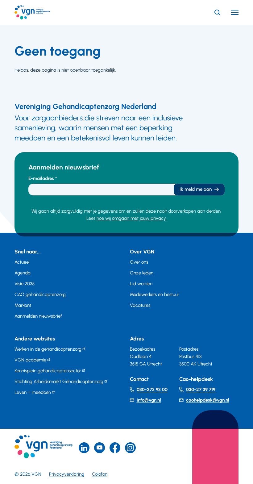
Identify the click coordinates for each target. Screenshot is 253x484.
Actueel (22, 262)
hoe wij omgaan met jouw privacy (131, 218)
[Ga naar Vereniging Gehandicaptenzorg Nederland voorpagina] (41, 12)
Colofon (99, 474)
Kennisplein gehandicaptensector (48, 370)
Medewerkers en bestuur (154, 294)
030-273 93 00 (152, 389)
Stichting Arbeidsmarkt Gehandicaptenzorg (59, 381)
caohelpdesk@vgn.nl (207, 400)
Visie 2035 (25, 283)
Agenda (23, 273)
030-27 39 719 (200, 389)
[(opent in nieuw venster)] (115, 447)
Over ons (139, 262)
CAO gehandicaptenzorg (40, 294)
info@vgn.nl (149, 400)
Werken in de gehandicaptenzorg (48, 349)
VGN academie (30, 360)
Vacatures (140, 305)
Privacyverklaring (66, 474)
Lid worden (141, 283)
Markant (23, 305)
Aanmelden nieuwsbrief (38, 316)
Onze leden (141, 273)
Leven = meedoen (33, 392)
